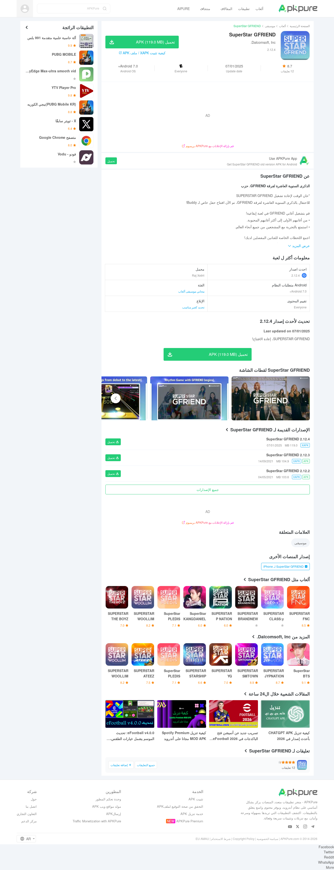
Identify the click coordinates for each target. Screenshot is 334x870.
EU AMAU (202, 839)
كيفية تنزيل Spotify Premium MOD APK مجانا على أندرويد (184, 735)
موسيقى (270, 26)
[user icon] (25, 8)
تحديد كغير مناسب (193, 307)
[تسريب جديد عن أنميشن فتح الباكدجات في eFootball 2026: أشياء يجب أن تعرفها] (233, 714)
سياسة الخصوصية (267, 839)
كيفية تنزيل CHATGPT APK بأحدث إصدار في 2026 (289, 735)
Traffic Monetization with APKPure (97, 821)
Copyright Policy (244, 839)
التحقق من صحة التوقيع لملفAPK (180, 806)
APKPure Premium (189, 821)
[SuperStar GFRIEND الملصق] (271, 398)
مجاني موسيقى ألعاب (191, 291)
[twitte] (298, 827)
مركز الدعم (29, 821)
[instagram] (305, 827)
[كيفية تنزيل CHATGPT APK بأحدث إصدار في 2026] (285, 714)
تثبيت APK (196, 799)
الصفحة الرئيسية (300, 26)
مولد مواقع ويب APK (106, 806)
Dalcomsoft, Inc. (263, 42)
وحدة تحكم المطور (108, 799)
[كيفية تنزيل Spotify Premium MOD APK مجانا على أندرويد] (181, 714)
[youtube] (290, 827)
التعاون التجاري (27, 813)
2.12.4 (295, 275)
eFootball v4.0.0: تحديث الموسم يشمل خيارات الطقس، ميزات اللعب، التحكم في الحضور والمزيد (130, 735)
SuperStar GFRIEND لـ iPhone (283, 566)
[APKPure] (297, 8)
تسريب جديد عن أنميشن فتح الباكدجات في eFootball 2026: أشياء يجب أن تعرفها (235, 735)
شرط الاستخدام (221, 839)
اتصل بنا (31, 806)
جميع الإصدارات (208, 489)
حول (34, 799)
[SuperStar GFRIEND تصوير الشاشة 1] (189, 398)
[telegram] (313, 827)
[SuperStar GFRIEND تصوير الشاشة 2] (108, 398)
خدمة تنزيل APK (191, 813)
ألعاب (282, 26)
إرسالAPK (113, 813)
